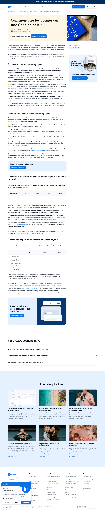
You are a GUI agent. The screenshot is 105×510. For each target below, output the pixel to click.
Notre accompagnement (34, 481)
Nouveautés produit (87, 483)
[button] (5, 507)
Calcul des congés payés (71, 497)
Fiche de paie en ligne (70, 479)
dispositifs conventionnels (38, 150)
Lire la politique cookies (8, 498)
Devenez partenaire (33, 495)
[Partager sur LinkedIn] (70, 48)
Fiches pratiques (87, 476)
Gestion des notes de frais (53, 483)
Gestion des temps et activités (51, 486)
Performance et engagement (53, 490)
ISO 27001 (47, 507)
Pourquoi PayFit (32, 476)
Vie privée (38, 507)
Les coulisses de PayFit (88, 479)
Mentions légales (31, 507)
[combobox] (81, 12)
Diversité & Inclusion (34, 493)
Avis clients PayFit (33, 483)
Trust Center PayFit (87, 490)
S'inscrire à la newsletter (89, 486)
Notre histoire (32, 479)
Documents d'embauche (70, 494)
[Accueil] (11, 7)
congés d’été (48, 93)
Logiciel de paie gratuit (70, 483)
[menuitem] (20, 6)
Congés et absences (52, 479)
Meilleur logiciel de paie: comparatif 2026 (70, 486)
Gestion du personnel (52, 481)
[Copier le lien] (78, 48)
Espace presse (32, 488)
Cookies (24, 507)
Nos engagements (33, 486)
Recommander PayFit (34, 500)
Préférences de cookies (56, 507)
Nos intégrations (51, 492)
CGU (14, 507)
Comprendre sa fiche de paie (72, 481)
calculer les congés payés (35, 130)
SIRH (66, 492)
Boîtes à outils (86, 481)
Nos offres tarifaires (51, 494)
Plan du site (18, 507)
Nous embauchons (33, 490)
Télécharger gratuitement (39, 36)
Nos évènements (87, 488)
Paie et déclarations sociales (53, 476)
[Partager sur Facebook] (73, 48)
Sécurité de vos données (53, 499)
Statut (42, 507)
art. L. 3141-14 (42, 88)
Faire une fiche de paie (70, 476)
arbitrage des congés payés (29, 288)
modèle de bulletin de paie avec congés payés (23, 294)
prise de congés (32, 219)
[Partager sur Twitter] (76, 48)
